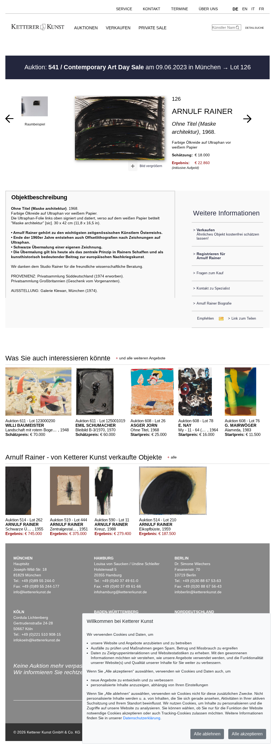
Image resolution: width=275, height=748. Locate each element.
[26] (247, 119)
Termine (179, 9)
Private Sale (153, 28)
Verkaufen (118, 28)
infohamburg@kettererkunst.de (120, 592)
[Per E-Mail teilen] (219, 318)
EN (244, 9)
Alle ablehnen (207, 734)
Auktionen (86, 28)
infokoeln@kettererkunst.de (36, 640)
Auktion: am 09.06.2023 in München (123, 67)
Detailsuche (254, 27)
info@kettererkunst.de (32, 592)
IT (253, 9)
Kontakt (151, 9)
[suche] (238, 28)
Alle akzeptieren (247, 734)
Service (124, 9)
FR (261, 9)
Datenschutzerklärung (141, 718)
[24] (9, 119)
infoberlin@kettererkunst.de (198, 592)
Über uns (208, 9)
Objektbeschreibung (39, 197)
